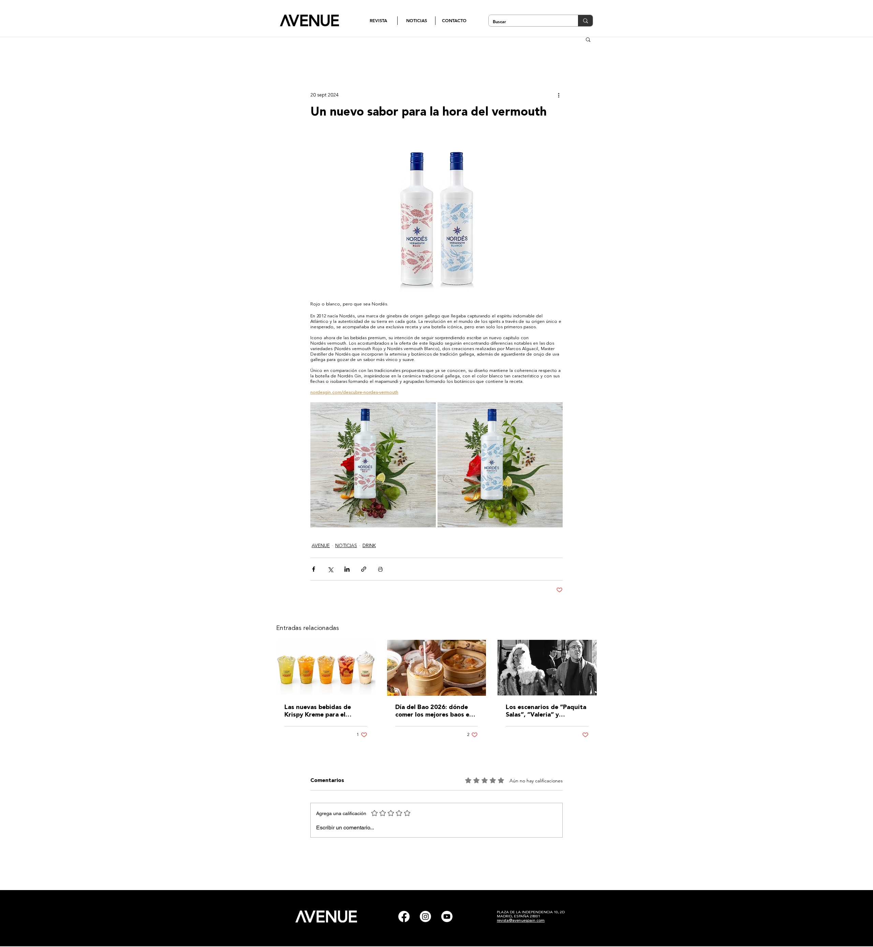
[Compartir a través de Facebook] (313, 569)
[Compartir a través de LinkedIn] (347, 569)
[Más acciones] (558, 95)
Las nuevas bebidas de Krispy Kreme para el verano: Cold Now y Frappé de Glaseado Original (324, 711)
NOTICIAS (346, 545)
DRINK (369, 545)
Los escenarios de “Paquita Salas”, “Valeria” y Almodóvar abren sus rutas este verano (546, 711)
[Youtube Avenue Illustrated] (447, 916)
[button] (588, 39)
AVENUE (321, 545)
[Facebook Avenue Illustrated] (404, 916)
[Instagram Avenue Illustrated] (425, 916)
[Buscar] (585, 20)
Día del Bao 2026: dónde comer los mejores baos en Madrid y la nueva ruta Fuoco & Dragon (434, 711)
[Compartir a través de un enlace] (363, 569)
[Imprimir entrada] (380, 569)
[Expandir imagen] (373, 465)
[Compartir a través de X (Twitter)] (330, 569)
